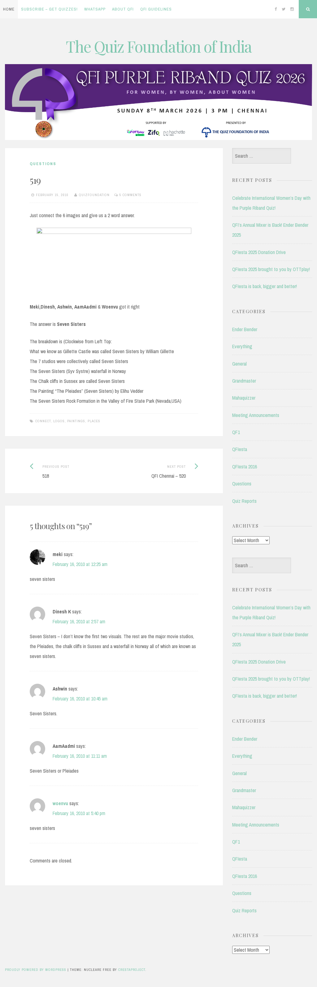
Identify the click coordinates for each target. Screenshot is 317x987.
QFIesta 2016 (244, 466)
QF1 (236, 432)
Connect (43, 421)
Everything (242, 346)
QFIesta (239, 449)
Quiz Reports (244, 501)
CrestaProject (131, 969)
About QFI (123, 9)
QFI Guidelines (156, 9)
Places (94, 421)
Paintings (76, 421)
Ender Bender (244, 329)
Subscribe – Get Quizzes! (49, 9)
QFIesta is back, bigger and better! (264, 286)
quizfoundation (94, 195)
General (239, 363)
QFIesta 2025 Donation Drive (259, 252)
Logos (59, 421)
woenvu (60, 803)
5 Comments (130, 195)
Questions (43, 163)
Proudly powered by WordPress (35, 969)
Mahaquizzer (243, 397)
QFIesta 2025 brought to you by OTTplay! (271, 269)
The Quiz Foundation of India (158, 46)
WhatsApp (95, 9)
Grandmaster (244, 380)
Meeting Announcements (255, 415)
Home (9, 9)
